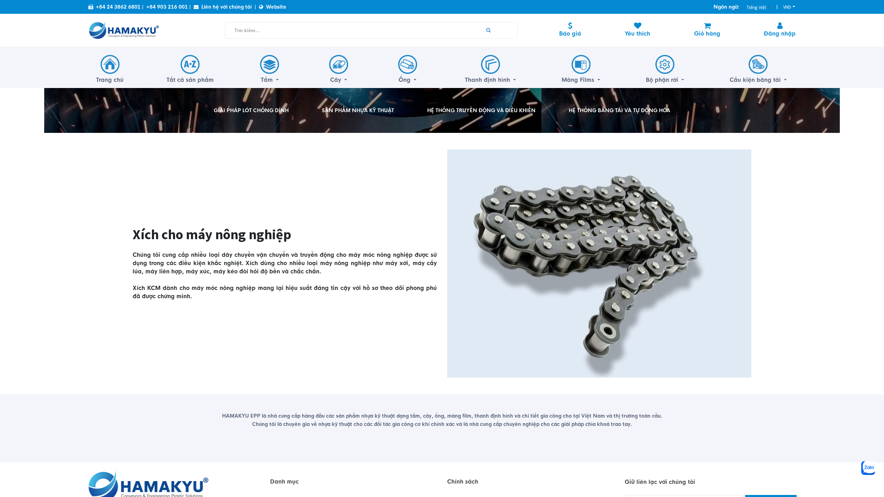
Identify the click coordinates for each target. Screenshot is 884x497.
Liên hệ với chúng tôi (226, 7)
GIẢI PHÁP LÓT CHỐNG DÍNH (251, 110)
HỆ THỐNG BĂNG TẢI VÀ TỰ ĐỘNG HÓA (619, 110)
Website (276, 7)
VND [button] (787, 7)
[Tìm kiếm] (488, 30)
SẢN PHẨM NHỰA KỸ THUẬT (358, 110)
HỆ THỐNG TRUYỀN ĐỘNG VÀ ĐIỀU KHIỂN (481, 110)
